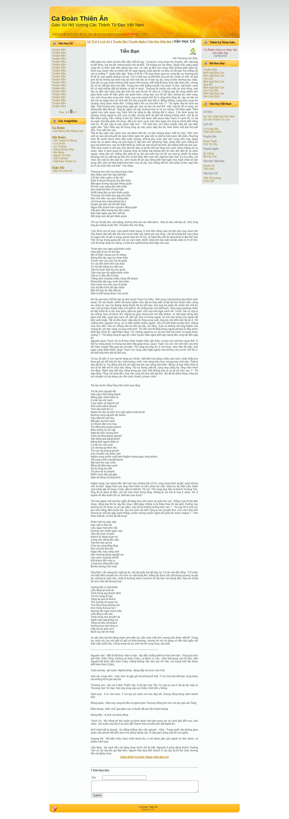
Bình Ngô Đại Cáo (213, 72)
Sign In (233, 34)
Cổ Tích (92, 41)
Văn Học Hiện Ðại (159, 41)
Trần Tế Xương (212, 178)
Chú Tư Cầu (210, 144)
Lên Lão (208, 78)
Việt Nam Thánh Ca (65, 161)
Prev (61, 112)
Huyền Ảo (209, 165)
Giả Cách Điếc (211, 96)
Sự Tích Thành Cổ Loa (216, 119)
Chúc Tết (208, 181)
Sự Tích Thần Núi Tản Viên (218, 116)
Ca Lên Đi (59, 143)
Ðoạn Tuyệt (210, 141)
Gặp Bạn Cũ (161, 757)
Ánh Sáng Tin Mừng (65, 140)
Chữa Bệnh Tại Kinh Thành (136, 757)
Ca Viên (142, 34)
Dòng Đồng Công (64, 149)
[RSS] (54, 809)
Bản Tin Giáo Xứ (63, 170)
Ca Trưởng (60, 146)
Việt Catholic (61, 158)
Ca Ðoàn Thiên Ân (79, 18)
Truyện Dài (120, 41)
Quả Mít (207, 84)
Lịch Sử (105, 41)
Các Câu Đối (210, 90)
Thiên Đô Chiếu (212, 131)
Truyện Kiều (59, 49)
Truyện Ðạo (72, 34)
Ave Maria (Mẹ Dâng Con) (68, 131)
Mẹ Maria (59, 152)
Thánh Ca (57, 34)
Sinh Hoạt (116, 34)
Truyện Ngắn (137, 41)
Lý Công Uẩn (211, 128)
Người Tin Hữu (62, 155)
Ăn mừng (208, 153)
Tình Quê (208, 168)
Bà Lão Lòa (210, 156)
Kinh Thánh (88, 34)
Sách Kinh (102, 34)
